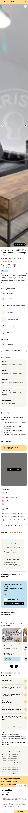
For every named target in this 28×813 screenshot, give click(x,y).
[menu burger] (26, 2)
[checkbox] (25, 6)
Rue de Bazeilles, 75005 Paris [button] (11, 258)
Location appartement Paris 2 (10, 756)
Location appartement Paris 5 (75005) (14, 736)
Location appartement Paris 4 (10, 760)
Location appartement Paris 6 (10, 765)
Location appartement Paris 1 (10, 754)
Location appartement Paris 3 (10, 758)
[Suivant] (25, 125)
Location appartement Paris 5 (10, 763)
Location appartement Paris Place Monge (14, 738)
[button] (14, 288)
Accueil (5, 732)
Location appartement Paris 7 (10, 767)
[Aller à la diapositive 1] (11, 638)
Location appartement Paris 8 (10, 769)
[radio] (4, 544)
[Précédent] (2, 125)
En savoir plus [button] (7, 428)
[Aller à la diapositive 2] (12, 638)
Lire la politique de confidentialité (10, 806)
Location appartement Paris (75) (12, 734)
